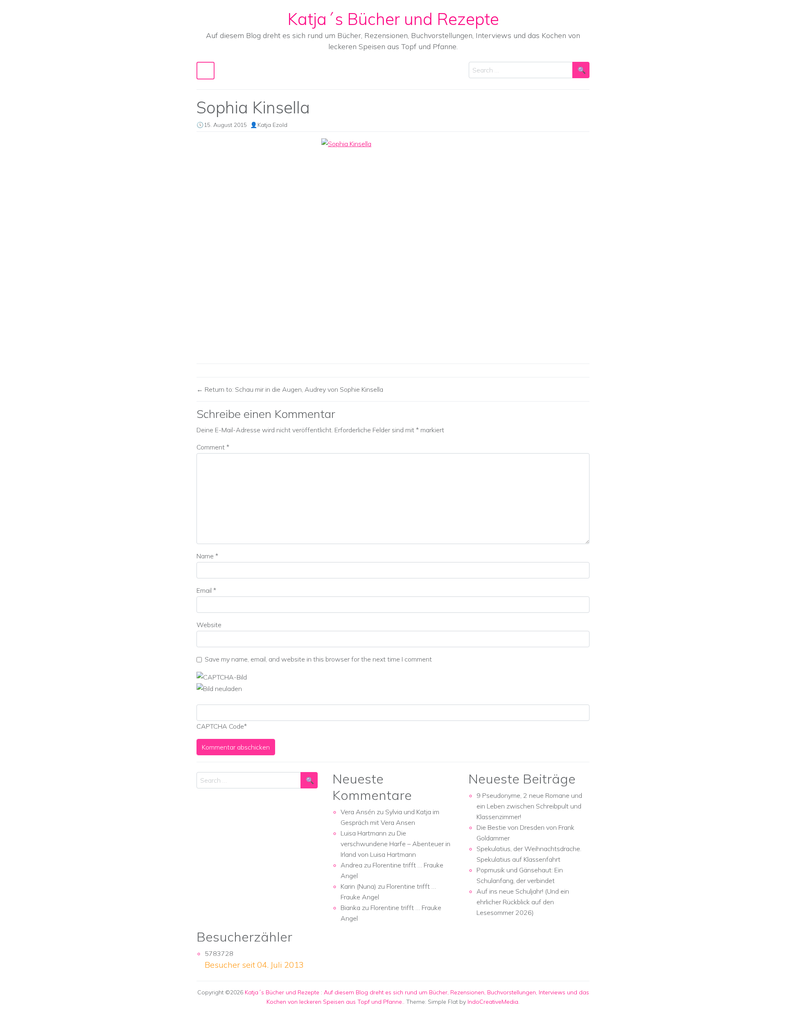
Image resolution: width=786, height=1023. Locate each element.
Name (207, 556)
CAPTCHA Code (220, 726)
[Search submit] (581, 70)
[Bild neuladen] (219, 688)
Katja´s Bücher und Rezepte (393, 19)
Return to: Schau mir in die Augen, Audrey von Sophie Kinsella (293, 389)
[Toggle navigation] (205, 70)
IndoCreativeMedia (493, 1001)
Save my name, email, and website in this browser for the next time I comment (318, 659)
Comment (212, 447)
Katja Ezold (272, 125)
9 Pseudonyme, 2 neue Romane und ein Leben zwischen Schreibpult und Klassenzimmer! (529, 806)
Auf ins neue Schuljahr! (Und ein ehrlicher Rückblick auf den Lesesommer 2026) (523, 902)
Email (206, 590)
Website (208, 625)
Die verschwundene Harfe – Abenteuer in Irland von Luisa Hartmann (395, 843)
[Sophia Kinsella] (393, 247)
